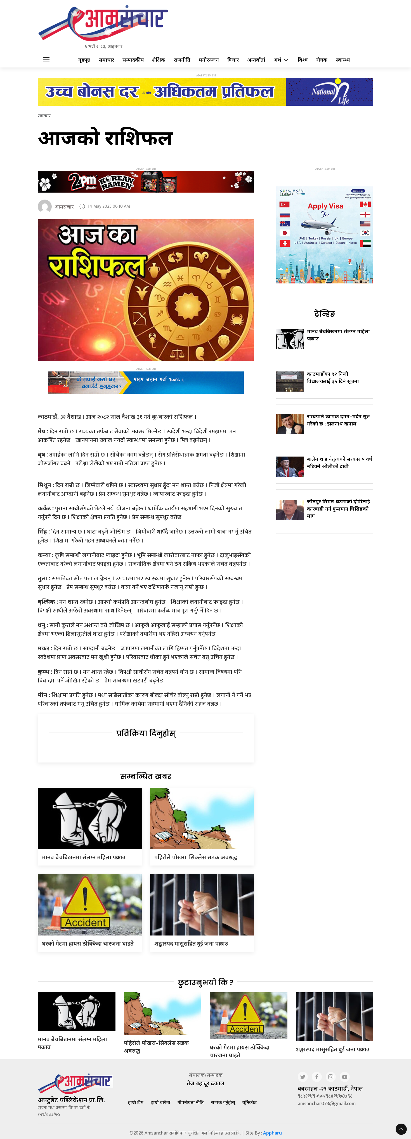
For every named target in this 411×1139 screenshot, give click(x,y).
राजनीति (182, 60)
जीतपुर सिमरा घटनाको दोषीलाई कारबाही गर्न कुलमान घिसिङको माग (338, 508)
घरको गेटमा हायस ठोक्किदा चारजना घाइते (88, 943)
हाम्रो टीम (135, 1102)
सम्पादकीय (133, 60)
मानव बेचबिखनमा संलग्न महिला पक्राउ (84, 857)
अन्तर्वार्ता (256, 60)
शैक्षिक (158, 60)
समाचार (106, 60)
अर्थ (277, 60)
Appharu (272, 1133)
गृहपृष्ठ (84, 60)
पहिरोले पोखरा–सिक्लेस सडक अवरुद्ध (195, 857)
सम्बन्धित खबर (145, 776)
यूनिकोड (249, 1102)
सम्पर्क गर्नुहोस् (223, 1102)
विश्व (303, 60)
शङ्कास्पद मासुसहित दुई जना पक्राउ (191, 943)
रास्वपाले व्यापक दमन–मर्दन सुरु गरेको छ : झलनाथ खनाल (338, 420)
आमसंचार (64, 206)
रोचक (321, 60)
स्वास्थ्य (343, 60)
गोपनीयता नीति (191, 1102)
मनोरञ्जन (209, 60)
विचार (233, 60)
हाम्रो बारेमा (160, 1102)
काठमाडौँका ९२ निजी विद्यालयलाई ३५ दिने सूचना (333, 377)
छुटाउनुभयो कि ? (205, 982)
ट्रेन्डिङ (324, 314)
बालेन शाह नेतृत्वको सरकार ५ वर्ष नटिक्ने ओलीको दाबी (339, 462)
